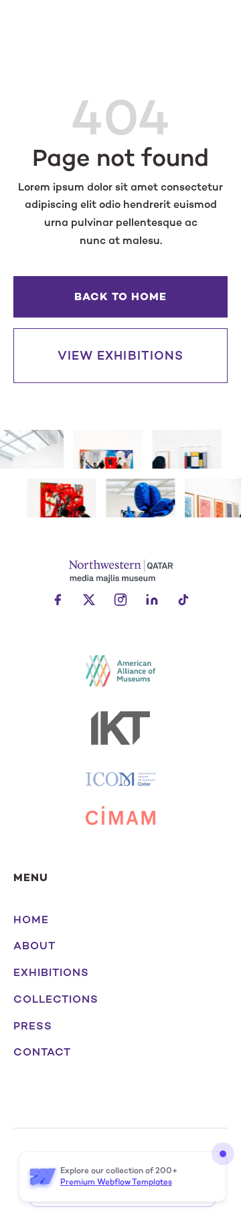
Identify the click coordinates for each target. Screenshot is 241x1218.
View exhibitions (120, 355)
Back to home (120, 296)
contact (42, 1052)
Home (31, 920)
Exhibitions (51, 973)
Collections (55, 999)
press (32, 1026)
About (34, 946)
